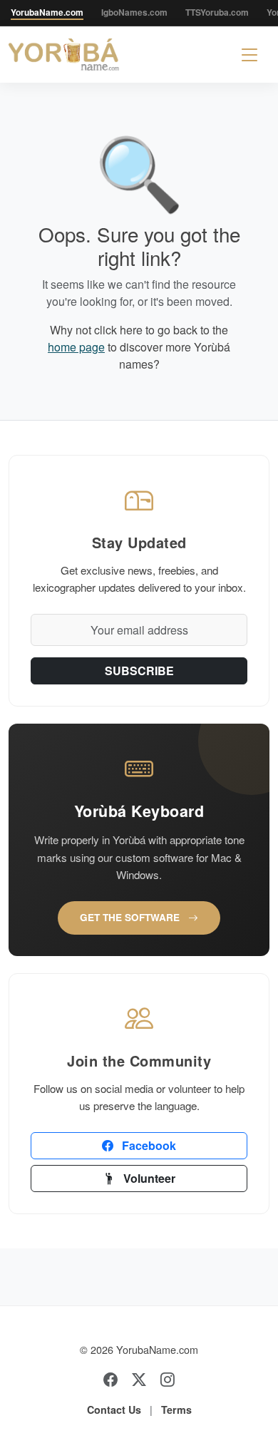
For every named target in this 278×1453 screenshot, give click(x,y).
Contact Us (114, 1409)
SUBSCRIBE (139, 670)
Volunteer (147, 1178)
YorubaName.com (47, 12)
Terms (176, 1409)
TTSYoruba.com (217, 12)
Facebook (147, 1145)
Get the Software (131, 917)
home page (76, 347)
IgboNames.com (134, 12)
